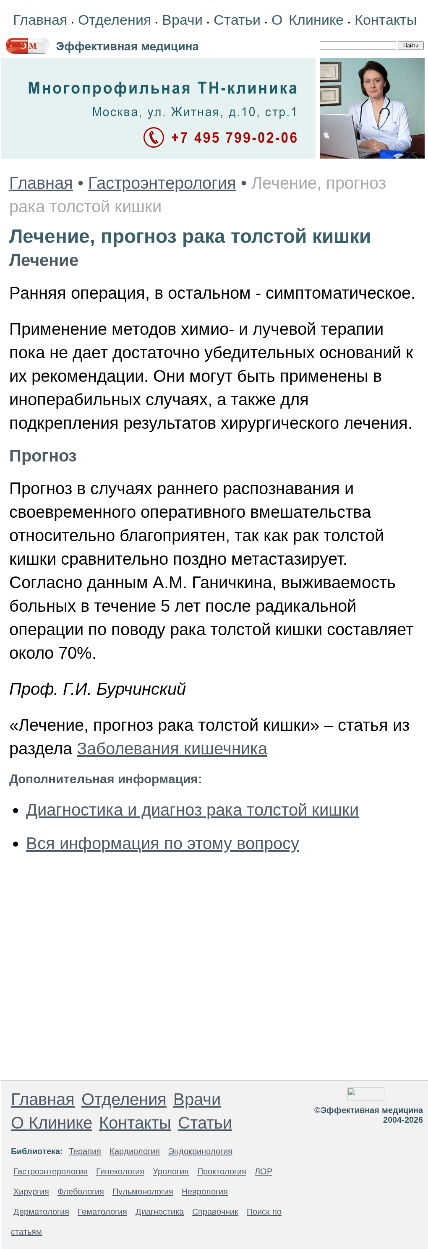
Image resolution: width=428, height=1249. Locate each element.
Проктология (221, 1171)
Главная (40, 20)
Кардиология (135, 1151)
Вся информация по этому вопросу (162, 843)
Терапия (85, 1151)
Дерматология (41, 1211)
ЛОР (263, 1171)
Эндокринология (200, 1151)
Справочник (215, 1211)
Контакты (386, 20)
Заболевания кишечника (172, 748)
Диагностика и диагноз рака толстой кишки (192, 810)
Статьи (237, 20)
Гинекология (120, 1171)
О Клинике (307, 20)
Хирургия (31, 1191)
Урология (171, 1171)
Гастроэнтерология (162, 183)
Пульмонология (142, 1191)
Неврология (205, 1191)
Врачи (182, 20)
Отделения (114, 20)
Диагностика (160, 1211)
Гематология (102, 1211)
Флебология (80, 1191)
